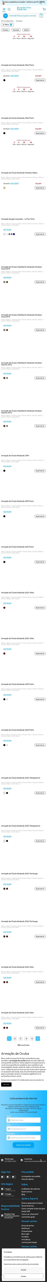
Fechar (23, 1276)
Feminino (5, 30)
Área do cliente (27, 1179)
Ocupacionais (26, 1231)
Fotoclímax (25, 1239)
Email (8, 1125)
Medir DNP (25, 1211)
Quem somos (26, 1192)
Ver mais (6, 1084)
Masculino (16, 30)
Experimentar (40, 80)
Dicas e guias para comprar (32, 1203)
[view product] (23, 205)
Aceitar (23, 1270)
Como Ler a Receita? (30, 1214)
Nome (8, 1116)
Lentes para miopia (29, 1242)
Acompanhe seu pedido (30, 1176)
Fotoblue (25, 1237)
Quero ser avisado (23, 1145)
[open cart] (44, 10)
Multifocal (25, 1228)
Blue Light (25, 1234)
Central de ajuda (28, 1217)
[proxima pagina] (37, 1038)
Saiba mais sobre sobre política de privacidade (21, 1264)
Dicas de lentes (27, 1206)
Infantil (26, 30)
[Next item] (41, 1160)
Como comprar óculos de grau (33, 1208)
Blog (23, 1194)
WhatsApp (10, 1134)
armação (19, 21)
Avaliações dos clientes (30, 1189)
